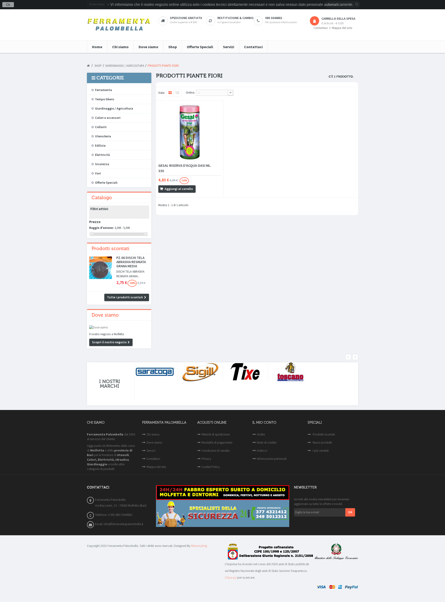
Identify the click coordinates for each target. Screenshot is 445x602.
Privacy (206, 459)
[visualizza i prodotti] (155, 372)
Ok (8, 4)
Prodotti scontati (110, 248)
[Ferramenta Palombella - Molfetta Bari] (119, 24)
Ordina (190, 93)
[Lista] (177, 93)
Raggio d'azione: (101, 228)
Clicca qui (231, 578)
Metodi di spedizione (216, 434)
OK (350, 512)
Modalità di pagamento (217, 442)
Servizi (150, 450)
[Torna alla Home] (88, 65)
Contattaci (321, 28)
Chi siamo (152, 434)
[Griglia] (170, 93)
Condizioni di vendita (216, 450)
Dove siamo (105, 315)
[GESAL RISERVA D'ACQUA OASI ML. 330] (189, 132)
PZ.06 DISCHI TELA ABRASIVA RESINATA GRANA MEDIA (131, 262)
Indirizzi (262, 450)
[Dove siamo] (119, 327)
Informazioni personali (271, 459)
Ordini (261, 434)
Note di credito (267, 442)
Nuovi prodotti (322, 442)
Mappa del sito (342, 28)
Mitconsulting (199, 546)
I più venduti (320, 450)
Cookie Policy (211, 467)
